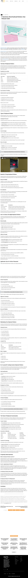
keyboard (22, 49)
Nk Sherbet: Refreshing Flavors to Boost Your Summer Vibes (4, 543)
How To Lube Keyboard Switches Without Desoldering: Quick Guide (14, 539)
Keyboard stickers (3, 51)
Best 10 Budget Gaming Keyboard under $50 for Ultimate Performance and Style (14, 547)
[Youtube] (7, 569)
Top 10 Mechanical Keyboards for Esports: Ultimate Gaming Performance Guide (23, 547)
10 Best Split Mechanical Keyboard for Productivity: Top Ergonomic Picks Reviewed (5, 547)
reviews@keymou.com (7, 503)
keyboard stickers (5, 59)
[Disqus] (14, 522)
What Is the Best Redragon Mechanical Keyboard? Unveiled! (5, 539)
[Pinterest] (5, 569)
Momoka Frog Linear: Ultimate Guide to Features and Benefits (14, 543)
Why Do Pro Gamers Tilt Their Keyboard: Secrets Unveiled (23, 539)
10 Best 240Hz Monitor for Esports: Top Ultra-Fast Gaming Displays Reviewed (23, 543)
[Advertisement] (14, 8)
